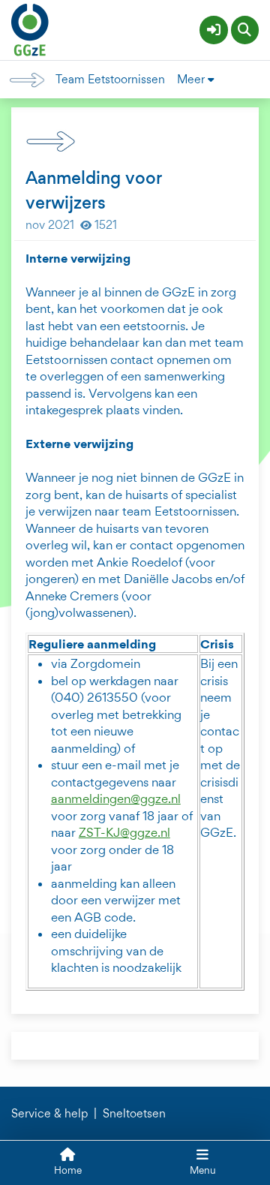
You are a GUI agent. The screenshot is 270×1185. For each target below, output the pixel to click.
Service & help (49, 1113)
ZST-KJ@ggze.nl (124, 832)
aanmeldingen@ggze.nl (116, 798)
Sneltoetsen (134, 1113)
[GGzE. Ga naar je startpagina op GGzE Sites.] (30, 28)
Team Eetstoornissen (110, 79)
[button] (214, 30)
